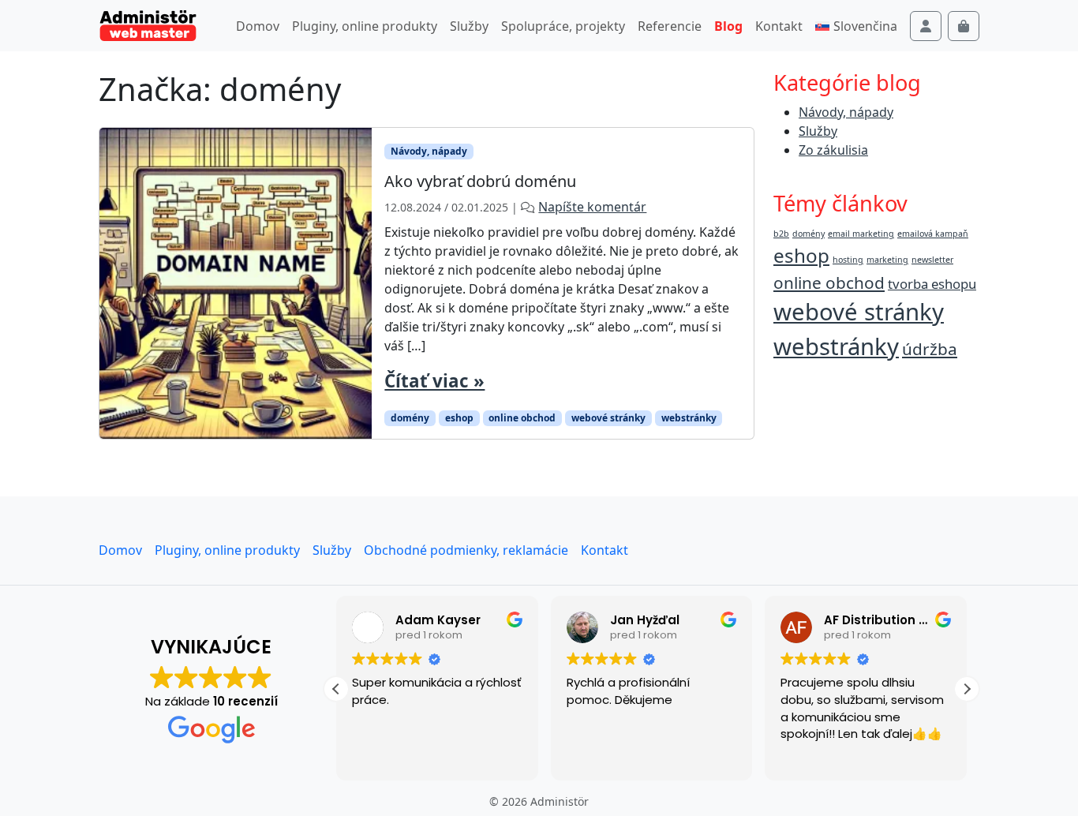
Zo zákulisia (833, 150)
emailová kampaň (932, 233)
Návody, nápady (429, 151)
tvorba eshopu (932, 284)
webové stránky (608, 418)
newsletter (932, 259)
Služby (469, 26)
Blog (728, 26)
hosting (848, 259)
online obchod (522, 418)
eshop (459, 418)
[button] (967, 689)
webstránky (689, 418)
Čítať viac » (434, 381)
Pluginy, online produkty (364, 26)
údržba (929, 349)
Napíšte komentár (592, 206)
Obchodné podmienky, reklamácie (466, 550)
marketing (887, 259)
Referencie (670, 26)
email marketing (861, 233)
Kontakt (779, 26)
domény (410, 418)
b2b (781, 233)
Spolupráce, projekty (563, 26)
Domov (257, 26)
